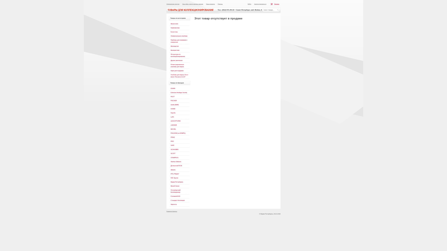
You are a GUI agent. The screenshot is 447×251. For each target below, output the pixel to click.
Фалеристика (175, 50)
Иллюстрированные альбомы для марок (177, 65)
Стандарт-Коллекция (178, 200)
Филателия (174, 24)
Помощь (220, 4)
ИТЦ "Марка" (175, 174)
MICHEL (173, 129)
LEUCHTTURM (175, 121)
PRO (172, 141)
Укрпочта (174, 204)
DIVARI (173, 88)
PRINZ (173, 137)
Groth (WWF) (175, 105)
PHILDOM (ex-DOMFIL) (178, 133)
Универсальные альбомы (179, 36)
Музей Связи (175, 186)
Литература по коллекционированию (178, 55)
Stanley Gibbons (176, 161)
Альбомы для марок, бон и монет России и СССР (179, 76)
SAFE (172, 145)
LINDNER (174, 125)
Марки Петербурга (177, 182)
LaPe (172, 117)
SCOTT (173, 153)
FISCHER (174, 101)
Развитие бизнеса (171, 211)
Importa (173, 113)
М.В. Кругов (174, 178)
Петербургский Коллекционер (176, 191)
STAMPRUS (174, 157)
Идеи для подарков (177, 71)
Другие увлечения (177, 60)
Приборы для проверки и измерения (179, 41)
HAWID (173, 109)
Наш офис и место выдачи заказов (192, 4)
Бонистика (174, 32)
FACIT (172, 96)
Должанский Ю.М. (176, 166)
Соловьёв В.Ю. (175, 196)
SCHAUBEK (174, 149)
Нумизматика (175, 28)
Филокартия (175, 46)
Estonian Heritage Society (179, 92)
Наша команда (210, 4)
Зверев (173, 170)
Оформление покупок (172, 4)
